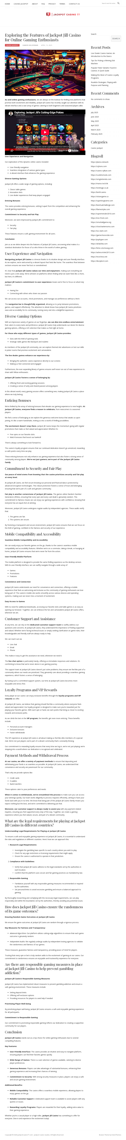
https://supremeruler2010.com (103, 213)
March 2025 (95, 130)
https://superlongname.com (102, 200)
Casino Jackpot (21, 4)
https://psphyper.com (99, 239)
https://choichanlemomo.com (102, 226)
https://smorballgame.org (101, 222)
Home (7, 4)
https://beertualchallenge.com (103, 205)
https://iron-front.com (99, 218)
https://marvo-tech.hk (99, 183)
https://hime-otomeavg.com (102, 248)
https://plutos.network (99, 162)
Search (93, 34)
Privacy (52, 4)
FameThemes (116, 1135)
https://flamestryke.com (100, 209)
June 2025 (95, 117)
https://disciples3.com (99, 261)
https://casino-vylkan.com (101, 170)
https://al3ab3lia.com (99, 244)
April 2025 (95, 125)
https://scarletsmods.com (101, 175)
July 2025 (94, 112)
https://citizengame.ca (99, 196)
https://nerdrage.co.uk (99, 188)
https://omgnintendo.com (101, 179)
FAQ (43, 4)
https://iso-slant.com (99, 231)
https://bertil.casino (98, 192)
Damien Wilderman (30, 45)
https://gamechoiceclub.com (102, 235)
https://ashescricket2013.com (102, 252)
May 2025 (95, 121)
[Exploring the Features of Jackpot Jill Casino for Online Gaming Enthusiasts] (45, 72)
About (35, 4)
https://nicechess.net (99, 256)
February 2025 (96, 134)
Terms (62, 4)
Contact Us (74, 4)
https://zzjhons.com (99, 166)
